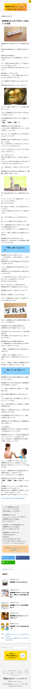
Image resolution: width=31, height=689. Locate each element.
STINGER (20, 686)
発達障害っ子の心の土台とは (18, 582)
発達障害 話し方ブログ (7, 569)
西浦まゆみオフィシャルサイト (15, 678)
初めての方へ (12, 672)
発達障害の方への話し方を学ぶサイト (15, 681)
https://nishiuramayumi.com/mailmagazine (13, 498)
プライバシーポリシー (20, 673)
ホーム (5, 670)
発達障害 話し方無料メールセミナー (15, 670)
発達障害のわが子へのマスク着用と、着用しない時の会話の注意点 (19, 595)
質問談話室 (19, 672)
